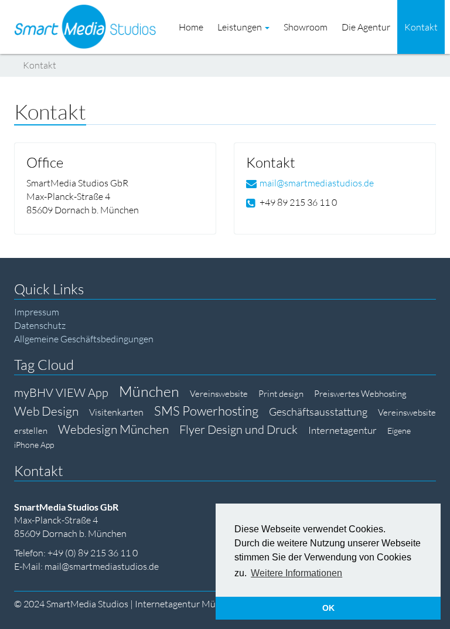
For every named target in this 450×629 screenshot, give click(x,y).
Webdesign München (113, 429)
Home (191, 27)
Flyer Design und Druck (238, 429)
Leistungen (240, 27)
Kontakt (421, 27)
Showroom (306, 27)
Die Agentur (366, 27)
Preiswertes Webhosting (360, 393)
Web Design (46, 411)
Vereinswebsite (219, 393)
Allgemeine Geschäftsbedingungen (84, 339)
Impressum (36, 312)
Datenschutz (40, 325)
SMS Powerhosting (206, 411)
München (149, 391)
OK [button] (328, 608)
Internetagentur (342, 430)
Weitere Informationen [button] (296, 573)
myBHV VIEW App (61, 392)
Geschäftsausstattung (318, 411)
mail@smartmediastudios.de (317, 183)
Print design (281, 393)
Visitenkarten (116, 412)
